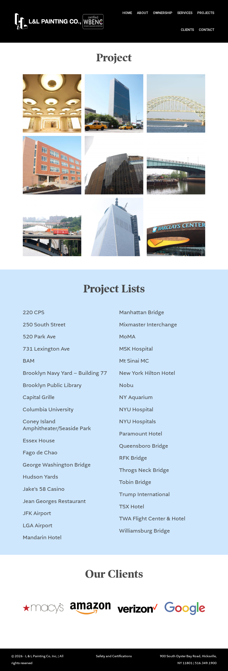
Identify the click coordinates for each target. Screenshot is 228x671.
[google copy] (185, 627)
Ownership (162, 13)
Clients (187, 30)
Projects (205, 13)
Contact (206, 30)
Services (184, 13)
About (142, 13)
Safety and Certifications (114, 656)
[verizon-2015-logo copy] (137, 627)
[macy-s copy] (43, 627)
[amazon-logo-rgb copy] (90, 627)
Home (127, 13)
